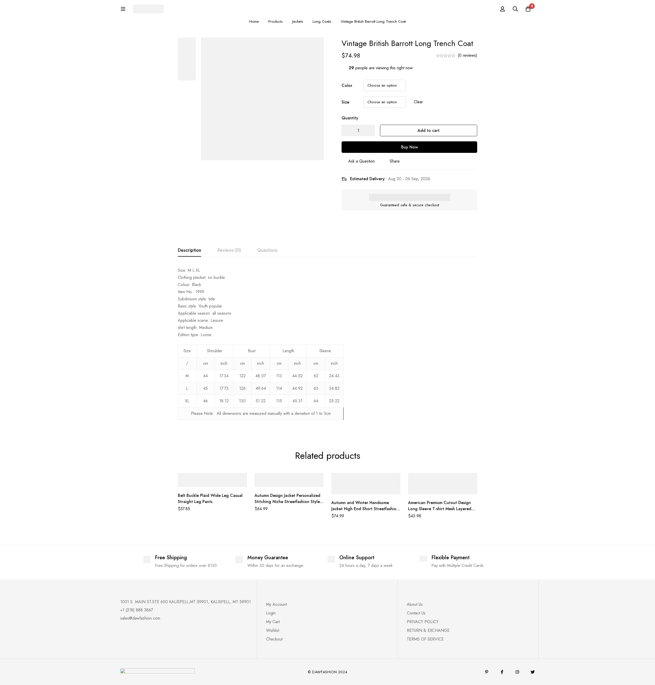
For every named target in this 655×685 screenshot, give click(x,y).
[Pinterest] (487, 672)
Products (275, 21)
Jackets (297, 21)
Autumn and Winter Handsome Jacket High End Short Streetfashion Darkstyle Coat (365, 509)
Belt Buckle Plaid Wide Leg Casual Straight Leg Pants (210, 499)
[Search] (515, 9)
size (345, 102)
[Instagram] (517, 672)
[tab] (189, 250)
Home (254, 21)
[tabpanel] (327, 346)
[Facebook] (502, 672)
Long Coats (322, 21)
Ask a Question (361, 161)
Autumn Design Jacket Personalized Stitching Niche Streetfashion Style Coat (287, 502)
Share (395, 161)
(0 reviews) (467, 55)
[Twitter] (533, 672)
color (347, 85)
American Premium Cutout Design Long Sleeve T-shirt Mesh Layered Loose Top (439, 509)
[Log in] (502, 9)
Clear (418, 102)
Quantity (350, 118)
